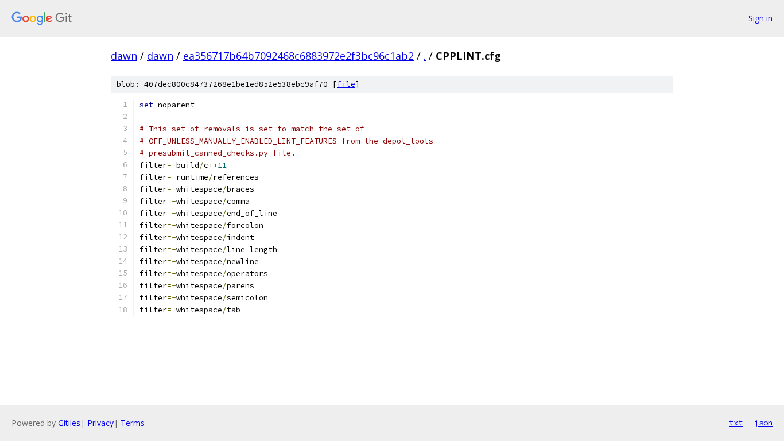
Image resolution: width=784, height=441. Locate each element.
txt (736, 422)
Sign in (760, 18)
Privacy (100, 422)
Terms (133, 422)
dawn (124, 56)
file (346, 84)
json (763, 422)
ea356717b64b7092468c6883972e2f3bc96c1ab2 (298, 56)
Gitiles (69, 422)
